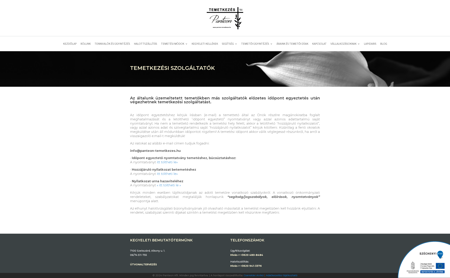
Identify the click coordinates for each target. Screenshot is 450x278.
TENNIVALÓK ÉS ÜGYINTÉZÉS (112, 43)
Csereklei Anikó (254, 275)
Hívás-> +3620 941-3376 (246, 265)
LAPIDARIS (370, 43)
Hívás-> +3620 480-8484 (247, 255)
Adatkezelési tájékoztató (281, 275)
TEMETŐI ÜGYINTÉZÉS (255, 43)
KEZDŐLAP (70, 43)
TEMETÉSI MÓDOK (172, 43)
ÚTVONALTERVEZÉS (143, 264)
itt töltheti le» (167, 162)
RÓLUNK (86, 43)
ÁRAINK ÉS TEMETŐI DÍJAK (292, 43)
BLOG (383, 43)
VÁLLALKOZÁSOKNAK (343, 43)
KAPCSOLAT (319, 43)
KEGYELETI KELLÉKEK (205, 43)
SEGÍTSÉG (228, 43)
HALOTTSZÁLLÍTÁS (145, 43)
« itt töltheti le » (169, 185)
